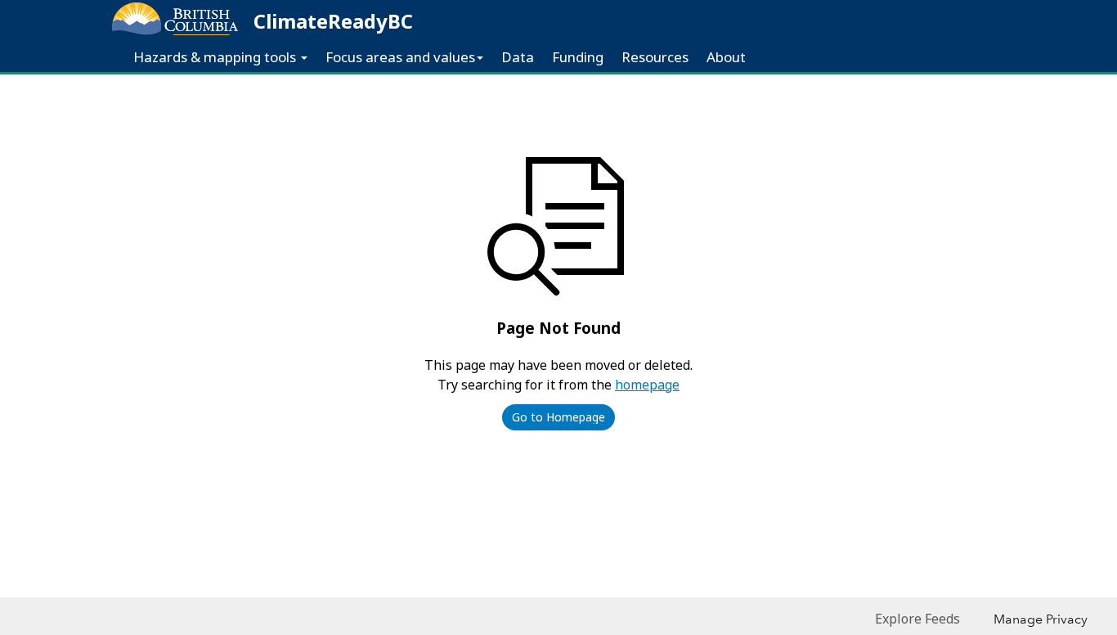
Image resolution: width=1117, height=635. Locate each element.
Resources (655, 56)
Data (517, 56)
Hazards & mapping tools (216, 56)
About (726, 56)
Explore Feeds (917, 619)
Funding (577, 56)
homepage (647, 385)
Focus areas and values (400, 56)
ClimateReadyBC (333, 20)
